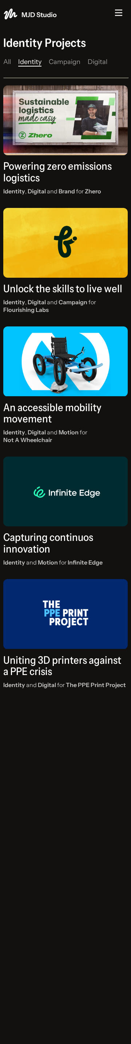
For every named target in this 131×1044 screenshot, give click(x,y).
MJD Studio (39, 15)
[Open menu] (119, 13)
